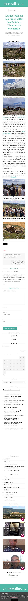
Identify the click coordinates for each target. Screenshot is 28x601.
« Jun (4, 374)
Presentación (14, 336)
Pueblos (18, 35)
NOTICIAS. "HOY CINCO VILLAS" (11, 470)
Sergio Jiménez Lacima (9, 500)
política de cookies (14, 597)
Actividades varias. (10, 32)
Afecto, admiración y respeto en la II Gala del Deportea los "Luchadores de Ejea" (17, 262)
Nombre (5, 306)
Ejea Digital (6, 489)
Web (4, 321)
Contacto (14, 339)
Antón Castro (7, 459)
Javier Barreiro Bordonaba (10, 464)
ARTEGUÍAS (6, 479)
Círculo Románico (8, 484)
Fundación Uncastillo (8, 494)
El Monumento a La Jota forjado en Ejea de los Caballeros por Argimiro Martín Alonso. (13, 411)
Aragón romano (7, 461)
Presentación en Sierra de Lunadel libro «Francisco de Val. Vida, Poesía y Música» (12, 530)
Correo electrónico (6, 314)
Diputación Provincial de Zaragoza (12, 487)
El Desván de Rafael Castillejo (10, 492)
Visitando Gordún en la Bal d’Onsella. (13, 515)
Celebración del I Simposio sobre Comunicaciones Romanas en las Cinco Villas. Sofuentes (12, 256)
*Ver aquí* (13, 176)
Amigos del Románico (9, 477)
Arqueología (19, 32)
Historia (14, 33)
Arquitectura (8, 33)
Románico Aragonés (8, 497)
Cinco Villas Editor (11, 30)
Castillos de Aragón (8, 482)
